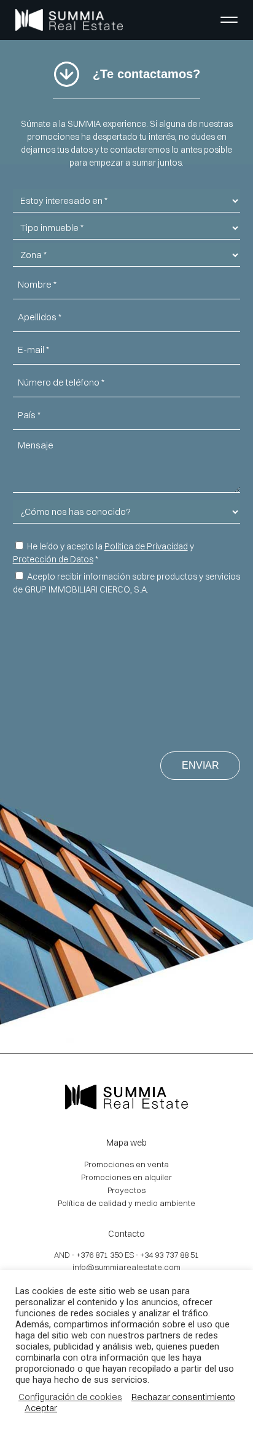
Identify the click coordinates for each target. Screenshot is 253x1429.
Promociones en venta (126, 1164)
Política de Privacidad (146, 546)
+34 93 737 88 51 (169, 1255)
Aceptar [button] (41, 1408)
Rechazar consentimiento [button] (183, 1397)
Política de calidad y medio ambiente (126, 1203)
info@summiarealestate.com (126, 1267)
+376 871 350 (99, 1255)
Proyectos (126, 1190)
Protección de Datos (53, 559)
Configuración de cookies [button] (70, 1397)
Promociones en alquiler (126, 1177)
